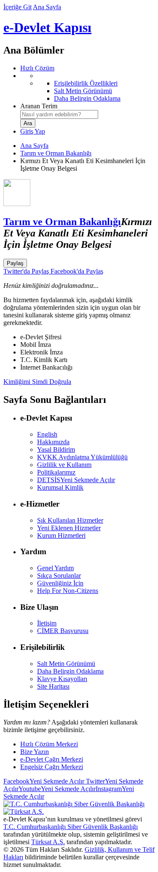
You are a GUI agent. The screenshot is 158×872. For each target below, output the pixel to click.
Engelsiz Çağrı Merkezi (51, 766)
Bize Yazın (34, 751)
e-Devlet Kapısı (47, 27)
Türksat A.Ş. (48, 841)
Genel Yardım (55, 567)
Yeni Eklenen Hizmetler (69, 527)
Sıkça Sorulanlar (59, 575)
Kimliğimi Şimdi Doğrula (37, 381)
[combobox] (59, 114)
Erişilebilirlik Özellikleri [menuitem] (86, 83)
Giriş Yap (32, 131)
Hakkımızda (53, 441)
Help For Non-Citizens (67, 590)
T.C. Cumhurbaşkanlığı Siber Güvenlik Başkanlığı (70, 826)
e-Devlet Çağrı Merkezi (51, 759)
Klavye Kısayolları (62, 678)
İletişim (46, 623)
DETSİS (76, 479)
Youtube (57, 788)
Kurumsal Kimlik (60, 487)
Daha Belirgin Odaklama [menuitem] (87, 98)
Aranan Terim (38, 106)
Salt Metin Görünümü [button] (66, 663)
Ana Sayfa (47, 7)
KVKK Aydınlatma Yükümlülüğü (82, 457)
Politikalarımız (56, 472)
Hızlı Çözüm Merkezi (49, 744)
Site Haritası (53, 686)
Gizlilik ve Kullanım (64, 464)
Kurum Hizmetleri (61, 535)
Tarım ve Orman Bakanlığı (55, 153)
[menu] (87, 87)
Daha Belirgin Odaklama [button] (70, 671)
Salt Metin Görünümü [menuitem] (83, 90)
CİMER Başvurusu (62, 630)
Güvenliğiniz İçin (60, 583)
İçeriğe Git (17, 7)
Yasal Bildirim (56, 449)
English (47, 434)
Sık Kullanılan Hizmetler (70, 520)
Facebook (43, 781)
